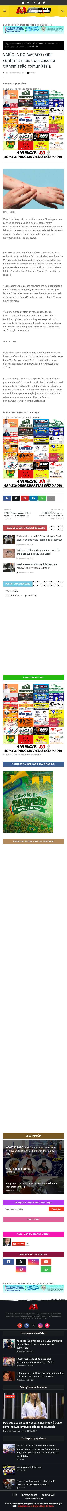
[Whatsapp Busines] (58, 1269)
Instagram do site (29, 1495)
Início (14, 1495)
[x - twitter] (28, 2)
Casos (20, 44)
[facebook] (23, 2)
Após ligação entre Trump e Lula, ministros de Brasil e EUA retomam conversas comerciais (39, 1344)
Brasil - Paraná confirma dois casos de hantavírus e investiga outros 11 (37, 566)
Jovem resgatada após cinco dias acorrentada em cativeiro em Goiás (35, 1360)
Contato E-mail (48, 1495)
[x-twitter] (21, 1262)
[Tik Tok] (58, 1262)
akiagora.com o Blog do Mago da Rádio (36, 1506)
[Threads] (8, 1269)
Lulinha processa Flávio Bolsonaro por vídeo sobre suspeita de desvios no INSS (40, 1375)
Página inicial (11, 44)
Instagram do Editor (34, 1498)
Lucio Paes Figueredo (16, 73)
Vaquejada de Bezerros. (18, 1168)
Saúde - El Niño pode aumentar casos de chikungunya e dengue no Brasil (38, 552)
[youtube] (33, 2)
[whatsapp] (46, 1269)
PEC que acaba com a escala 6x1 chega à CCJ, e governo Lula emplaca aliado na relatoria (32, 1425)
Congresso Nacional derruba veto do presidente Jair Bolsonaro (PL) (31, 1185)
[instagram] (39, 2)
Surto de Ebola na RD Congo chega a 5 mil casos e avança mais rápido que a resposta (39, 538)
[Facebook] (33, 1269)
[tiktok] (44, 2)
